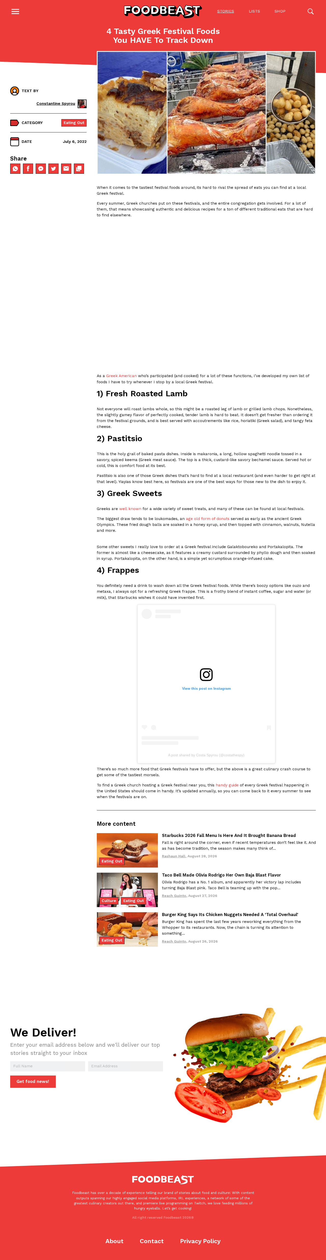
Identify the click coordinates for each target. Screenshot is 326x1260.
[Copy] (79, 169)
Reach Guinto (174, 896)
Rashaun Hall (173, 856)
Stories (225, 11)
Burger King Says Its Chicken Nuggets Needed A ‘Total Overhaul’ (230, 914)
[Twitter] (53, 169)
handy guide (227, 785)
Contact (152, 1241)
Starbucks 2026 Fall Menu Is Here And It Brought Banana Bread (229, 835)
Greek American (121, 376)
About (114, 1241)
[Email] (66, 169)
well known (130, 509)
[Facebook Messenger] (41, 169)
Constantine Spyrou (55, 103)
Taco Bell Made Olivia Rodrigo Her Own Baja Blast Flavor (221, 875)
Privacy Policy (200, 1241)
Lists (254, 11)
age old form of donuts (207, 518)
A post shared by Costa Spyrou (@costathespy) (206, 755)
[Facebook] (28, 169)
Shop (280, 11)
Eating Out (74, 122)
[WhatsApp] (15, 169)
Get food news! (33, 1081)
